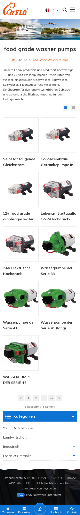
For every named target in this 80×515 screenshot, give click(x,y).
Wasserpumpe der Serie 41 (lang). (57, 325)
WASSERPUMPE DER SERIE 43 (17, 380)
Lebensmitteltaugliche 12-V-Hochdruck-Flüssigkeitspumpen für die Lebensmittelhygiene (58, 216)
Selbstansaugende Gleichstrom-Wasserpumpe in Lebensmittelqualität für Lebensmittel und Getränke (21, 162)
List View (73, 107)
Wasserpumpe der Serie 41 (19, 325)
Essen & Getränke (17, 456)
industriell (11, 447)
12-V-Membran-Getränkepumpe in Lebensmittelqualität (58, 162)
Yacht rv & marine (18, 428)
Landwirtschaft (15, 437)
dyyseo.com (50, 488)
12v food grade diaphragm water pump (18, 216)
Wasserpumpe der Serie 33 (57, 271)
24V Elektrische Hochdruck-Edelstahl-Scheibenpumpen (18, 271)
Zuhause (21, 60)
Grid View (66, 107)
